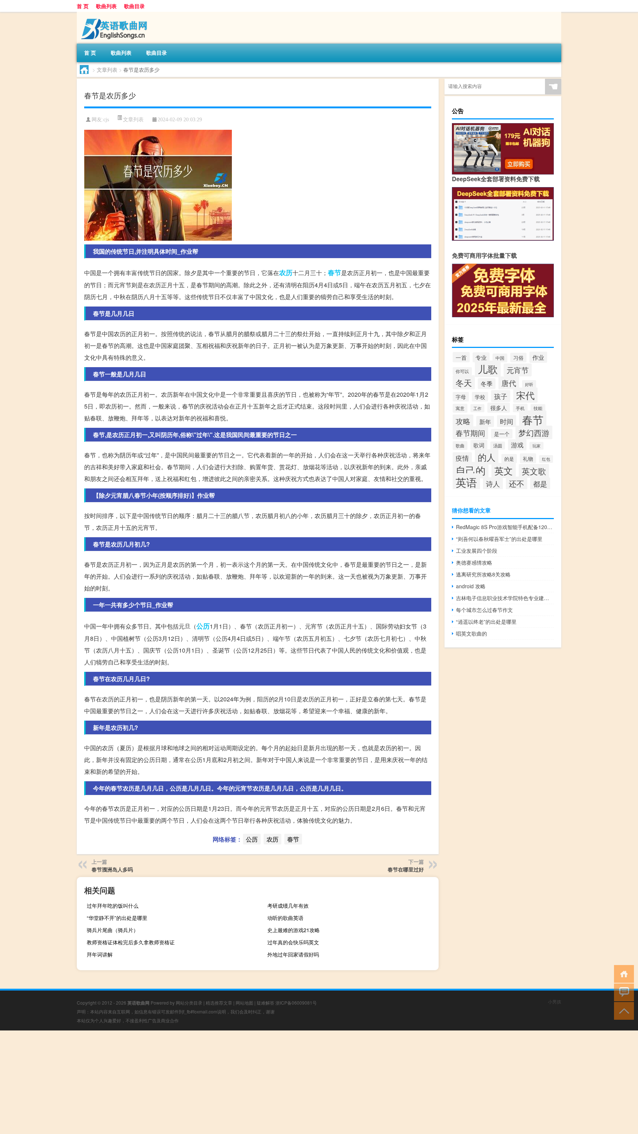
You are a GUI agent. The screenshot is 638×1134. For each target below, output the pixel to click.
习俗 (518, 357)
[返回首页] (622, 973)
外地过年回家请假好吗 (293, 954)
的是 (509, 458)
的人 (486, 456)
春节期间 (470, 432)
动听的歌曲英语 (285, 917)
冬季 (487, 383)
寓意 (460, 408)
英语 (466, 482)
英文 (503, 470)
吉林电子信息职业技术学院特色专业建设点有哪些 (505, 598)
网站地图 (244, 1002)
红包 (546, 459)
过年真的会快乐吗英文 (293, 942)
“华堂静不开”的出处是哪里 (117, 917)
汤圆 (497, 445)
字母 (461, 396)
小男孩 (554, 1001)
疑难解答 (265, 1002)
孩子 (500, 396)
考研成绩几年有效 (288, 905)
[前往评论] (622, 992)
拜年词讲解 (100, 954)
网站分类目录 (189, 1002)
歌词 (478, 445)
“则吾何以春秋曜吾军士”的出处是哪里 (499, 538)
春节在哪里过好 (406, 869)
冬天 (464, 382)
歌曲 (460, 445)
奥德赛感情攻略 (474, 562)
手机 (520, 408)
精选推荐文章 (219, 1002)
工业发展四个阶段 (476, 550)
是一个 (502, 433)
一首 (461, 357)
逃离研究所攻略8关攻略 (483, 574)
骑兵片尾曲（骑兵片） (112, 930)
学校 (480, 396)
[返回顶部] (622, 1010)
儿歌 (488, 369)
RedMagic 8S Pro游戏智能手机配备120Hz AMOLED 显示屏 (505, 527)
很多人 (498, 408)
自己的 (471, 470)
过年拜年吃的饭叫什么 (112, 905)
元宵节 (518, 370)
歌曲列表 (106, 6)
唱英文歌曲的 (471, 633)
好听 (529, 384)
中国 (499, 358)
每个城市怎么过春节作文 (484, 609)
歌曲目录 (134, 6)
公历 (203, 626)
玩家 (536, 445)
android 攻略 (471, 586)
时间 (506, 421)
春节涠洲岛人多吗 (112, 869)
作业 (538, 357)
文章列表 (107, 69)
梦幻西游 (533, 432)
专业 (481, 357)
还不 (516, 483)
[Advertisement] (221, 1082)
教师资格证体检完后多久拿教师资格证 (131, 942)
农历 (285, 272)
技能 (538, 408)
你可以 (462, 371)
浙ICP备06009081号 (296, 1002)
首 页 (83, 6)
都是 (540, 483)
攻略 (463, 421)
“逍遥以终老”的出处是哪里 (486, 621)
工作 (477, 408)
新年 (485, 421)
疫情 (462, 458)
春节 (334, 272)
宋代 (525, 395)
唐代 (508, 383)
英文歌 (534, 471)
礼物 (528, 458)
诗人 (493, 483)
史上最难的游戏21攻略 (293, 930)
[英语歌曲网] (115, 14)
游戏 (517, 444)
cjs (106, 119)
